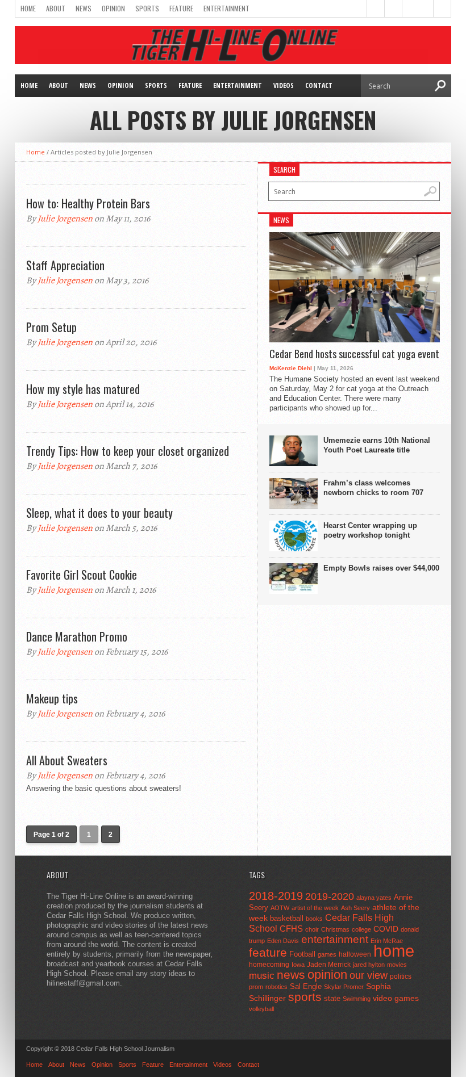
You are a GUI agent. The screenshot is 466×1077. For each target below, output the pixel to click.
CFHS (291, 928)
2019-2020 (329, 896)
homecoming (269, 965)
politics (400, 976)
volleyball (261, 1008)
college (361, 929)
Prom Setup (51, 327)
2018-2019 (276, 896)
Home (28, 8)
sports (305, 996)
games (327, 954)
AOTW (280, 907)
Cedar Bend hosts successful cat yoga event (354, 354)
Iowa (298, 964)
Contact (318, 85)
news (291, 975)
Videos (283, 85)
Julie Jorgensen (65, 218)
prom (256, 986)
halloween (355, 954)
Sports (147, 8)
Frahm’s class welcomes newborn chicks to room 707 (373, 488)
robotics (276, 986)
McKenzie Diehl (290, 368)
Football (302, 954)
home (393, 950)
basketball (286, 918)
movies (397, 964)
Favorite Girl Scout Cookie (81, 574)
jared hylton (369, 964)
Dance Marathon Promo (76, 636)
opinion (327, 974)
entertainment (334, 939)
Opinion (113, 8)
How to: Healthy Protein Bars (88, 203)
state (332, 998)
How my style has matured (83, 389)
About (55, 8)
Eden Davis (283, 940)
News (83, 8)
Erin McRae (387, 940)
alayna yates (374, 897)
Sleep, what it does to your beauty (99, 512)
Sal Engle (306, 986)
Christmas (335, 929)
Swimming (357, 998)
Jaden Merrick (329, 965)
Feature (181, 8)
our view (368, 975)
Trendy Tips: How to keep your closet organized (127, 451)
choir (312, 929)
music (261, 975)
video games (396, 998)
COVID (385, 928)
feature (268, 952)
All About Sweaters (66, 760)
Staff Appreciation (65, 265)
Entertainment (226, 8)
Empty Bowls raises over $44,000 (381, 568)
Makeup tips (52, 698)
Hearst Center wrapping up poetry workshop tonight (370, 530)
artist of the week (315, 907)
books (314, 918)
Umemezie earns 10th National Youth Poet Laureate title (376, 445)
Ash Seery (355, 907)
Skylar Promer (344, 986)
